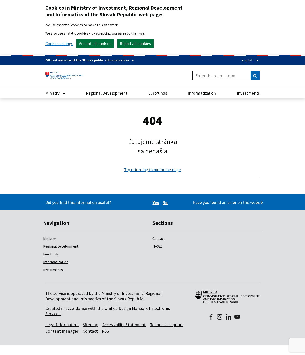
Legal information (62, 324)
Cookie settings (59, 44)
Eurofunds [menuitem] (157, 93)
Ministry (49, 238)
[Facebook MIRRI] (211, 317)
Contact (158, 238)
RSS (105, 331)
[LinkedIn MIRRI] (228, 317)
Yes (156, 202)
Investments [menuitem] (248, 93)
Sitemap (90, 324)
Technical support (166, 324)
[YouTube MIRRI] (237, 317)
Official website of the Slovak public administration (87, 60)
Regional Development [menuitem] (106, 93)
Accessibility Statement (124, 324)
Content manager (61, 331)
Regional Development (61, 246)
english (248, 60)
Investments (53, 269)
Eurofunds (51, 254)
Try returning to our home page (152, 169)
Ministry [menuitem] (53, 93)
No (166, 202)
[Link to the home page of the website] (66, 75)
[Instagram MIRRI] (219, 317)
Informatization (55, 262)
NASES (157, 246)
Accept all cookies (95, 43)
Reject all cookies (135, 43)
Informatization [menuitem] (202, 93)
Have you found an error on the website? (229, 202)
